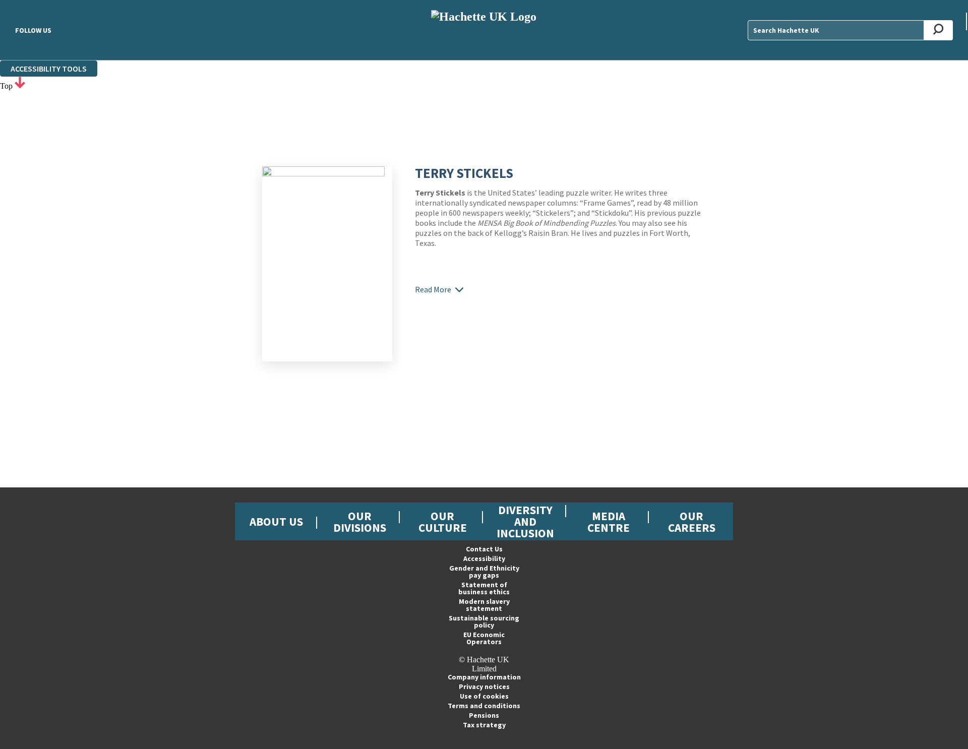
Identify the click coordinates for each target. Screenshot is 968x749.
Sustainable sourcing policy (484, 621)
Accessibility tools (49, 69)
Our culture (442, 521)
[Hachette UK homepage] (484, 30)
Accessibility (484, 558)
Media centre (608, 521)
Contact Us (484, 548)
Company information (484, 676)
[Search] (938, 30)
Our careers (691, 521)
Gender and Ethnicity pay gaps (484, 572)
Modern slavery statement (484, 605)
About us (276, 521)
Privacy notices (484, 686)
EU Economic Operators (484, 638)
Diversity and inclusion (525, 521)
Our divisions (359, 521)
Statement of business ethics (484, 588)
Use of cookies (484, 696)
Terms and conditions (484, 705)
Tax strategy (484, 724)
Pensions (484, 715)
